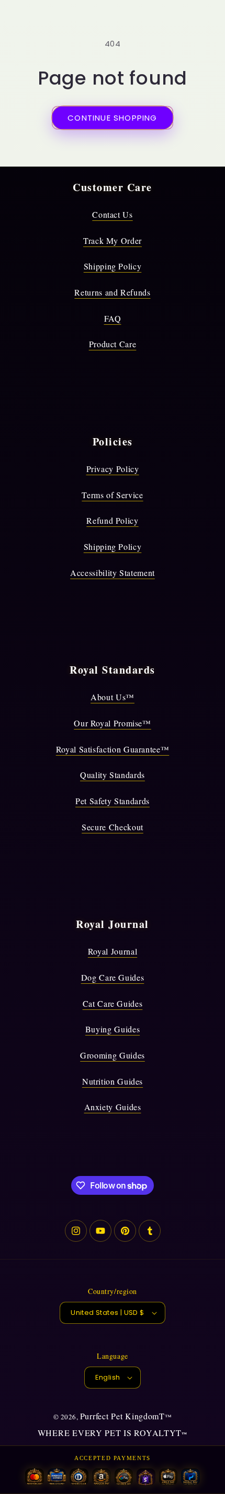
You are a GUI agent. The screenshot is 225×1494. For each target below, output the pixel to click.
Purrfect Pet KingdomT (122, 1415)
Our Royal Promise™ (112, 722)
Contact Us (112, 214)
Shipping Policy (113, 266)
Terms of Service (112, 494)
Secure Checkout (112, 826)
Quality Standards (112, 774)
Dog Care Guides (112, 977)
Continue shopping (112, 117)
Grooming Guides (112, 1055)
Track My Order (112, 240)
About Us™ (112, 696)
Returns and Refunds (112, 292)
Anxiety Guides (112, 1106)
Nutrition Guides (112, 1081)
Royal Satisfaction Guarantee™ (113, 749)
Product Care (113, 343)
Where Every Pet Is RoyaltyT (110, 1432)
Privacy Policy (112, 468)
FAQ (112, 318)
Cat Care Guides (113, 1003)
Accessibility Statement (112, 572)
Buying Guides (112, 1029)
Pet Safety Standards (112, 800)
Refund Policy (112, 520)
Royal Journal (112, 951)
